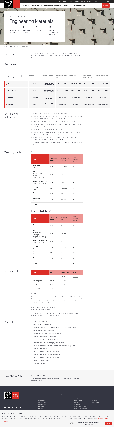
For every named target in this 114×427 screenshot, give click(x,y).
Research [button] (67, 6)
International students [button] (80, 6)
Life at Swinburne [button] (36, 6)
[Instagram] (12, 407)
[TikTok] (20, 407)
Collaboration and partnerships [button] (53, 6)
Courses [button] (26, 6)
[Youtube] (9, 407)
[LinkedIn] (16, 407)
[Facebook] (5, 407)
